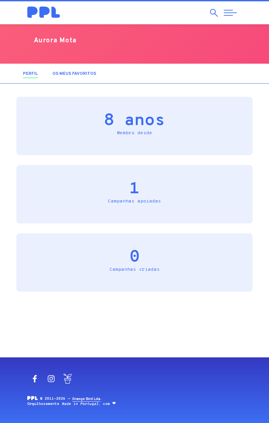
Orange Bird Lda (86, 399)
